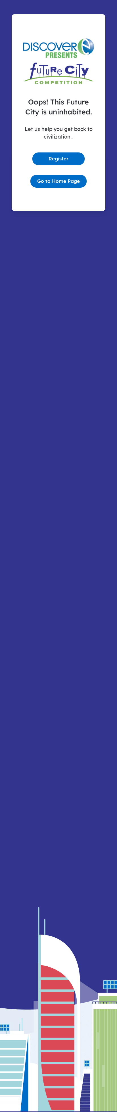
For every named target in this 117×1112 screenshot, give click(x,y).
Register (58, 159)
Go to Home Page (58, 181)
